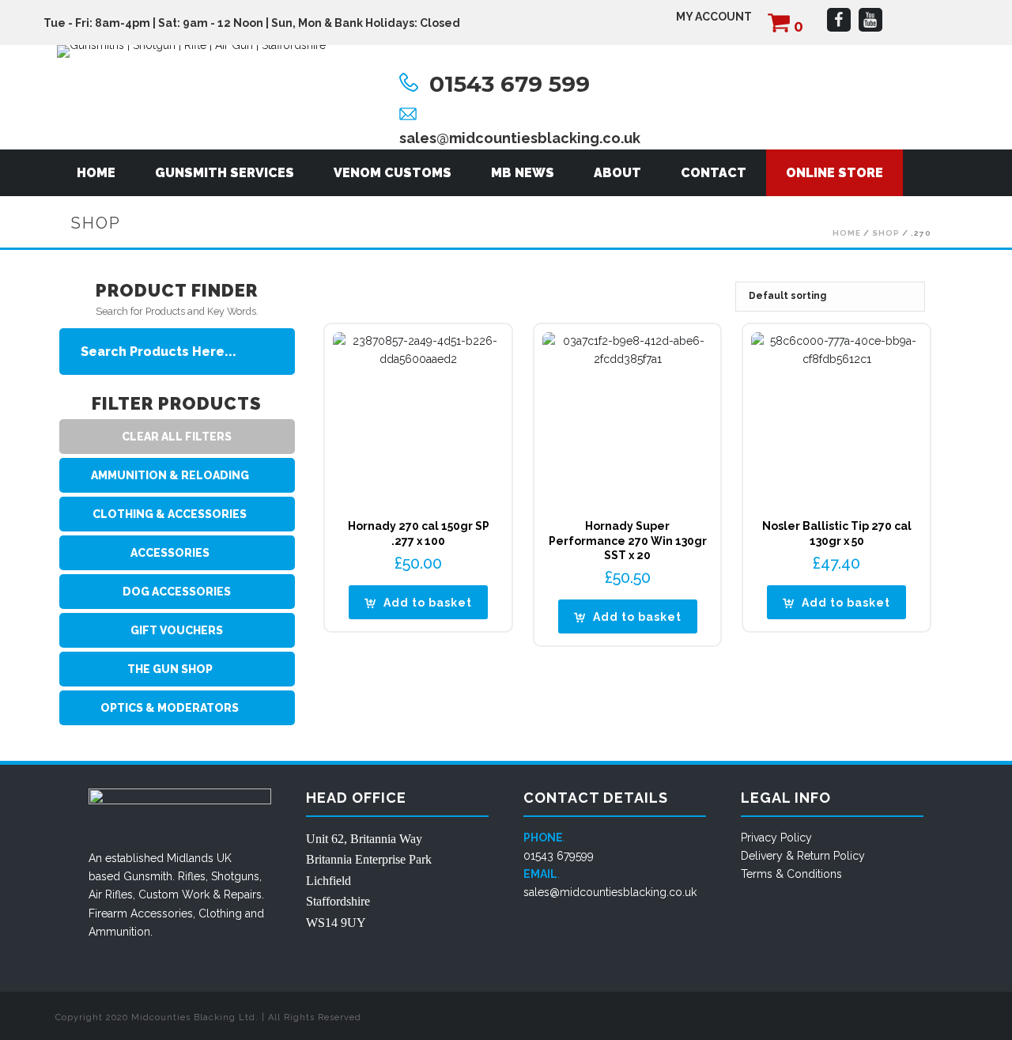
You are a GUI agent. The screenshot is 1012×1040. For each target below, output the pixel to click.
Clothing (220, 913)
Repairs (243, 894)
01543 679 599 (509, 83)
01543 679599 (558, 855)
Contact (713, 172)
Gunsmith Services (224, 172)
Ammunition (119, 931)
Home (96, 172)
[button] (418, 602)
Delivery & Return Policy (803, 855)
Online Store (834, 172)
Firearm (108, 913)
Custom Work (174, 894)
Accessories (161, 913)
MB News (522, 172)
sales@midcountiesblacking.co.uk (519, 138)
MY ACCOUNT (714, 16)
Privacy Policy (776, 837)
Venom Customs (392, 172)
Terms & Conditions (791, 874)
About (617, 172)
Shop (886, 233)
